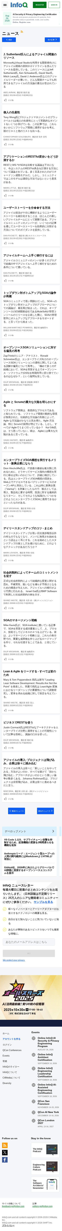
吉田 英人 (30, 703)
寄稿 (5, 1061)
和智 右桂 (31, 508)
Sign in (54, 5)
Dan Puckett (10, 236)
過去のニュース (44, 811)
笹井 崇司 (43, 137)
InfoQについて (10, 1072)
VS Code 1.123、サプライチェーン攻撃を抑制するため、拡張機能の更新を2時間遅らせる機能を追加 (29, 842)
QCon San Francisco (44, 1102)
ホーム (6, 1033)
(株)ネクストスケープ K (35, 236)
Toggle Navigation (5, 5)
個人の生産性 (11, 112)
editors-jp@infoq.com (43, 1206)
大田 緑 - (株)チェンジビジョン (39, 600)
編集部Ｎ (44, 328)
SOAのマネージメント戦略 (20, 620)
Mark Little (9, 188)
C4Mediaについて (11, 1077)
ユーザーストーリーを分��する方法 (26, 207)
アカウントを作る (11, 1039)
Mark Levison (10, 553)
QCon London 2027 (46, 1121)
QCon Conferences (12, 1050)
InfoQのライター (11, 1066)
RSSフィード (22, 32)
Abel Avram (9, 92)
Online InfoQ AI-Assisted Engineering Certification (47, 1088)
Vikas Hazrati (10, 440)
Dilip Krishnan (11, 382)
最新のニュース (18, 811)
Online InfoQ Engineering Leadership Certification (45, 1072)
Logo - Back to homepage (19, 4)
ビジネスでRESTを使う (18, 722)
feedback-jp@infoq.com (13, 1206)
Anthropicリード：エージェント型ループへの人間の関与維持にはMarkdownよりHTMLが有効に (29, 856)
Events (6, 1055)
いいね (10, 100)
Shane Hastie (10, 600)
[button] (29, 953)
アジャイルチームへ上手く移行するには (28, 255)
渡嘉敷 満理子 (33, 382)
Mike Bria (8, 791)
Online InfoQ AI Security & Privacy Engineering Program (48, 1042)
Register (40, 5)
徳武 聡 (26, 92)
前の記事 (51, 40)
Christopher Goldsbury (16, 137)
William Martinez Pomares (17, 328)
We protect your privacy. (14, 960)
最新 (10, 40)
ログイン (7, 1044)
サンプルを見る (43, 902)
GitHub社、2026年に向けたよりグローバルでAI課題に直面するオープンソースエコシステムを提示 (29, 870)
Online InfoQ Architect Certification (45, 1057)
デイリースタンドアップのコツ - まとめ (28, 528)
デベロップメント (15, 831)
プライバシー (8, 1225)
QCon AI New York (48, 1112)
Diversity (7, 1083)
